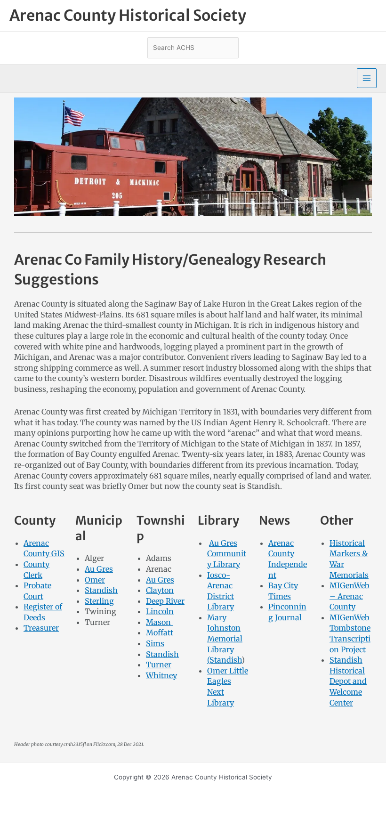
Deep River (165, 601)
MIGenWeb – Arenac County (350, 596)
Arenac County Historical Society (127, 15)
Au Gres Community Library (226, 553)
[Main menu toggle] (367, 78)
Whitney (161, 675)
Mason (159, 622)
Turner (158, 664)
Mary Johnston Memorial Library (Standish (224, 639)
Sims (155, 643)
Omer (95, 579)
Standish (101, 590)
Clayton (160, 590)
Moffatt (159, 632)
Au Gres (99, 569)
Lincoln (160, 611)
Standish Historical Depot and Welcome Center (348, 681)
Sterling (99, 601)
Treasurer (41, 627)
